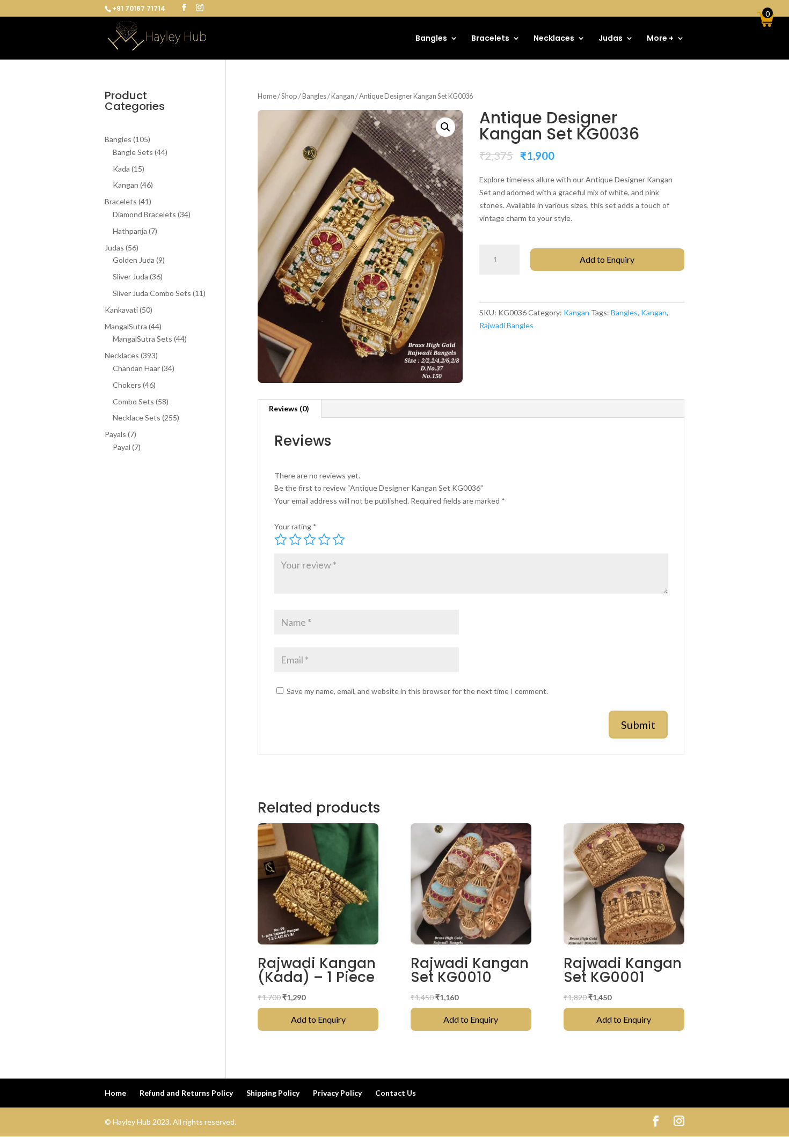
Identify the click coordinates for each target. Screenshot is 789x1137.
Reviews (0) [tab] (289, 408)
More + (660, 38)
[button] (445, 127)
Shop (289, 96)
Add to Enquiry (607, 259)
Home (267, 96)
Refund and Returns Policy (186, 1092)
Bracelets (490, 38)
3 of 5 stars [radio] (309, 539)
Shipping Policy (272, 1092)
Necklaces (554, 38)
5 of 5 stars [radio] (338, 539)
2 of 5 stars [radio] (295, 539)
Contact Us (395, 1092)
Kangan (342, 96)
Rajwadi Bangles (506, 325)
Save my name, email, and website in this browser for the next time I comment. (417, 691)
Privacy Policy (337, 1092)
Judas (610, 38)
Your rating (295, 526)
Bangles (431, 38)
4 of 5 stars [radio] (324, 539)
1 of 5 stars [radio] (280, 539)
